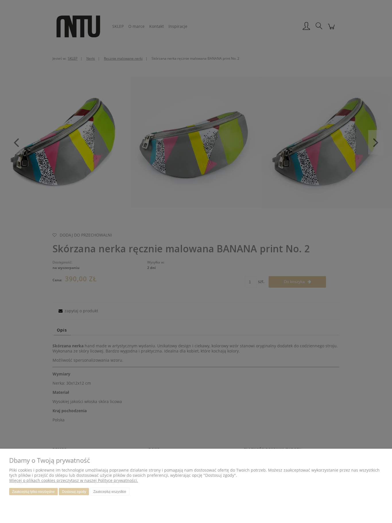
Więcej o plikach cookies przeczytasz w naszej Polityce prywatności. (73, 480)
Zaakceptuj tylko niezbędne (33, 492)
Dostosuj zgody (74, 492)
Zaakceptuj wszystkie (109, 492)
